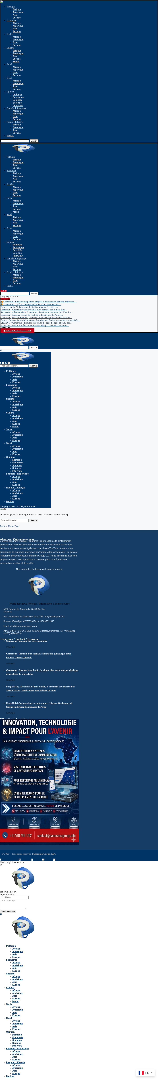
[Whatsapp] (6, 328)
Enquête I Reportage (16, 108)
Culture (10, 48)
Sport (9, 78)
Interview (18, 105)
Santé (9, 64)
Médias (10, 135)
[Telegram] (9, 328)
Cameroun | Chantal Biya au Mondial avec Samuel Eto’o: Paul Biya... (33, 309)
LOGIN (3, 291)
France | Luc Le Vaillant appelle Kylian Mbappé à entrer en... (29, 307)
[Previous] (10, 299)
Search (34, 141)
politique (17, 94)
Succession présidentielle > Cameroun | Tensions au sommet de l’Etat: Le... (36, 312)
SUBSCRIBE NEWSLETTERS (18, 331)
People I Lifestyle (15, 122)
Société (10, 34)
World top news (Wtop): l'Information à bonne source (39, 603)
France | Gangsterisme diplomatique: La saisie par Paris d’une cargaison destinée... (40, 320)
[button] (1, 865)
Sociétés (17, 100)
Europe (17, 17)
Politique (11, 6)
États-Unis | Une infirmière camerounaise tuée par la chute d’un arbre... (34, 325)
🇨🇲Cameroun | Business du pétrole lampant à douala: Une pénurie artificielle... (38, 301)
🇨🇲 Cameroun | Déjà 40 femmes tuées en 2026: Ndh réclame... (30, 304)
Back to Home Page (9, 526)
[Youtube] (3, 328)
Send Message (8, 911)
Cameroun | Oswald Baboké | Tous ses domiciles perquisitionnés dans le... (36, 317)
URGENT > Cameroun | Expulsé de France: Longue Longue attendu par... (36, 323)
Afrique (17, 9)
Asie (15, 15)
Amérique (18, 12)
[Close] (1, 350)
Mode (16, 61)
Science (17, 102)
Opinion (11, 91)
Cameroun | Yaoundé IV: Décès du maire (26, 641)
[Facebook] (1, 328)
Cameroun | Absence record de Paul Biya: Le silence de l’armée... (32, 315)
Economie (11, 20)
